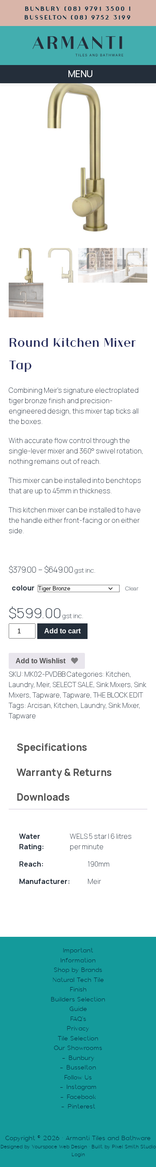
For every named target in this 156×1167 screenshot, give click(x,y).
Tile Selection (78, 1038)
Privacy (78, 1028)
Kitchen (118, 674)
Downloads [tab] (43, 797)
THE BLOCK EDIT (118, 695)
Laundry (21, 684)
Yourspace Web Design (59, 1146)
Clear (132, 588)
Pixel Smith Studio (134, 1146)
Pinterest (81, 1106)
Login (78, 1154)
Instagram (81, 1086)
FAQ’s (78, 1018)
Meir (42, 684)
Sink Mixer (123, 705)
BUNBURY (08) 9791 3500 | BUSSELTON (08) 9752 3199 (78, 13)
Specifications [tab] (51, 747)
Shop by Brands (78, 969)
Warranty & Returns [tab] (64, 772)
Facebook (81, 1096)
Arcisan (39, 705)
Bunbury (81, 1057)
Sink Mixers (113, 684)
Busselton (81, 1067)
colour (23, 588)
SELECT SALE (72, 684)
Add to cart (62, 631)
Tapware (46, 695)
